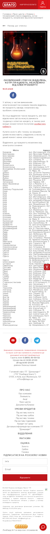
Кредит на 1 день (25, 424)
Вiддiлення (25, 434)
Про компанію (25, 394)
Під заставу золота (25, 413)
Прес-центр (25, 402)
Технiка (25, 452)
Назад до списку (17, 26)
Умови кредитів (25, 409)
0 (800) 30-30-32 (31, 358)
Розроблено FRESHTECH (12, 521)
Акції (25, 399)
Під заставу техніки (25, 418)
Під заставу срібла (25, 415)
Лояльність (25, 396)
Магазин (25, 438)
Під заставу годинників (25, 421)
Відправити (25, 477)
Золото (25, 446)
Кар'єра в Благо (28, 4)
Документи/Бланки (25, 405)
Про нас (25, 390)
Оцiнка (25, 443)
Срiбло (25, 449)
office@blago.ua (25, 379)
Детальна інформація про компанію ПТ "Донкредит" (25, 428)
